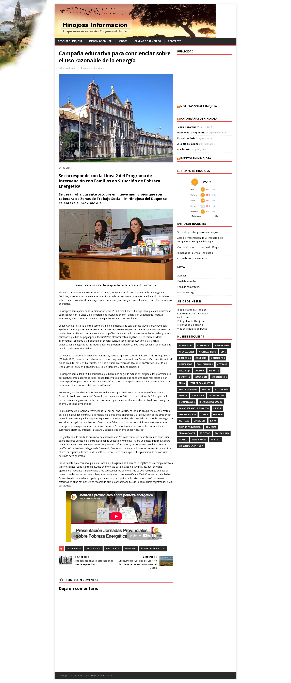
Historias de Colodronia (190, 324)
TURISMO (215, 439)
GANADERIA (198, 395)
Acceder (181, 275)
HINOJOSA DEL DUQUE (210, 401)
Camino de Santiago (147, 41)
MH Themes (106, 675)
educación (201, 376)
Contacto (175, 41)
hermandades (187, 401)
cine (223, 351)
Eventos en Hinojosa (195, 158)
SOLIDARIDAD (222, 433)
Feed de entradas (186, 281)
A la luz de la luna (188, 143)
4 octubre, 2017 (70, 68)
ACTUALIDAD (93, 548)
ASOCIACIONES (186, 351)
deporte (214, 370)
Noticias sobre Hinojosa (198, 106)
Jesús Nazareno (186, 127)
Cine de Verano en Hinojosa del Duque (198, 247)
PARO (213, 420)
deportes (184, 376)
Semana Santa (187, 433)
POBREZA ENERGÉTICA (152, 548)
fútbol (183, 395)
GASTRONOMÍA (216, 395)
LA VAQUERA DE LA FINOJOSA (194, 408)
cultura (199, 370)
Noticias (102, 68)
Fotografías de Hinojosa (198, 118)
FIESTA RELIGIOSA (188, 389)
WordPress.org (185, 292)
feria (182, 383)
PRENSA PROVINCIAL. (190, 427)
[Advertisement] (204, 79)
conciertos (218, 358)
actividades (74, 548)
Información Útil (100, 41)
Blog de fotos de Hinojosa (191, 309)
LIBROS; (217, 408)
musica (204, 414)
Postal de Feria (186, 138)
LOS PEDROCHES (187, 414)
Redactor (87, 68)
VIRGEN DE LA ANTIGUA (191, 445)
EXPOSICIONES (219, 376)
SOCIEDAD (205, 433)
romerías (211, 427)
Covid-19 (222, 364)
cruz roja (184, 370)
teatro (183, 439)
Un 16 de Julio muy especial (192, 258)
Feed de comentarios (189, 286)
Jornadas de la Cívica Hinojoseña (195, 252)
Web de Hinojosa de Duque (192, 328)
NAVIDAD (218, 414)
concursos (185, 364)
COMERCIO (200, 358)
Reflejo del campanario (191, 132)
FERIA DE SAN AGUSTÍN (201, 383)
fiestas (206, 389)
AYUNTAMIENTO (207, 351)
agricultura (222, 345)
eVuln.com (183, 317)
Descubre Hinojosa (70, 41)
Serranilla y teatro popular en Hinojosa (198, 232)
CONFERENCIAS (205, 364)
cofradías (185, 358)
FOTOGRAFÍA (221, 389)
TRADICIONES (199, 439)
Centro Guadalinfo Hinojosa (192, 313)
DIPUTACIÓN (112, 548)
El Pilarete (183, 149)
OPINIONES (199, 420)
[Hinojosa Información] (135, 35)
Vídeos (123, 41)
